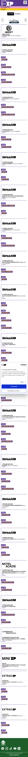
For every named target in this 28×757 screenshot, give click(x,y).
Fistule (4, 691)
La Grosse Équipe (7, 426)
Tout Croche (5, 67)
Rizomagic (5, 725)
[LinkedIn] (19, 748)
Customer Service (7, 75)
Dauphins (4, 179)
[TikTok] (11, 748)
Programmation (5, 7)
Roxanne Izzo (6, 82)
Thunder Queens (7, 107)
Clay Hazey (5, 481)
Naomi (3, 213)
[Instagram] (6, 748)
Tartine (4, 699)
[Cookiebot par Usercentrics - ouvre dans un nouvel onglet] (20, 365)
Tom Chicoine (6, 400)
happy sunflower (7, 246)
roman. (4, 59)
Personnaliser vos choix (13, 390)
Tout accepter (14, 386)
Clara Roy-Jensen (7, 114)
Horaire (3, 9)
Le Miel (3, 172)
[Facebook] (2, 748)
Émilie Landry (6, 238)
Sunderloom (5, 139)
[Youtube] (15, 749)
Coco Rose (5, 313)
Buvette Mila (6, 648)
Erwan (3, 279)
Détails (22, 382)
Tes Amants (5, 434)
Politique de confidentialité (14, 754)
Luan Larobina (6, 272)
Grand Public (6, 328)
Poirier (3, 733)
